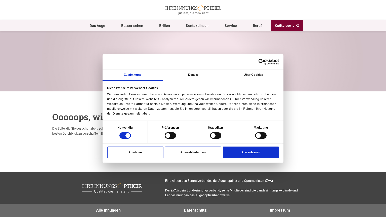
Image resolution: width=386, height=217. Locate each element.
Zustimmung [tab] (133, 74)
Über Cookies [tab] (253, 74)
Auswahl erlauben (193, 152)
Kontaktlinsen (197, 26)
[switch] (170, 135)
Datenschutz (195, 210)
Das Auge (97, 26)
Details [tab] (193, 74)
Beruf (257, 26)
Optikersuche (284, 26)
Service (231, 26)
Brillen (164, 26)
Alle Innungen (108, 210)
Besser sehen (132, 26)
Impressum (280, 210)
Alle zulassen (250, 152)
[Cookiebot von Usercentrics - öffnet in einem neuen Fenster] (261, 62)
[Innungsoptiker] (193, 10)
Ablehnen (135, 152)
